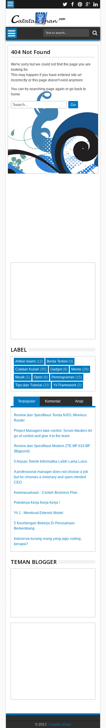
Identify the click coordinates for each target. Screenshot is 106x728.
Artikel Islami (25, 361)
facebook (72, 4)
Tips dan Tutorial (28, 385)
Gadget (56, 369)
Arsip (79, 401)
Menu (10, 4)
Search (94, 33)
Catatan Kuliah (27, 369)
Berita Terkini (57, 361)
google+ (88, 4)
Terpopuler (26, 401)
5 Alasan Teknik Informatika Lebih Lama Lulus (50, 461)
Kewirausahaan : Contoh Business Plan (45, 493)
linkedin (95, 4)
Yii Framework (64, 385)
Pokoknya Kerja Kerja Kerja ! (37, 502)
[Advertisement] (53, 219)
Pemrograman (63, 377)
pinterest (80, 4)
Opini (38, 377)
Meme (76, 369)
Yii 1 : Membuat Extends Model (38, 513)
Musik (20, 377)
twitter (65, 4)
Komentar (53, 401)
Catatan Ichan (60, 724)
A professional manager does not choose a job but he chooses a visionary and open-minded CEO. (51, 477)
